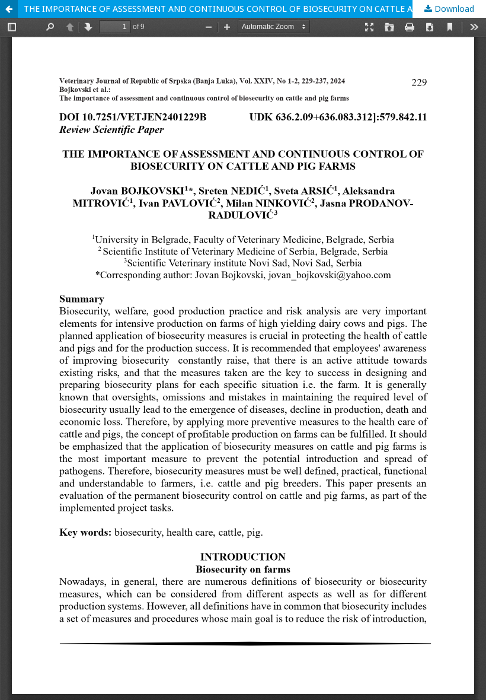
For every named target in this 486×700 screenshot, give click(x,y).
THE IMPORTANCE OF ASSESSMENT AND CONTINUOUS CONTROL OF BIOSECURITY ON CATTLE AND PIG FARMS (248, 8)
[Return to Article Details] (9, 9)
